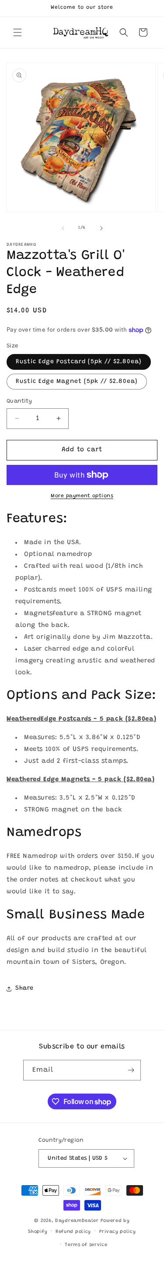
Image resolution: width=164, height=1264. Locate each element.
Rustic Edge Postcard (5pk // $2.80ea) (79, 362)
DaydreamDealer (77, 1220)
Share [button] (24, 988)
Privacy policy (117, 1231)
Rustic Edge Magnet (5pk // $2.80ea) (77, 382)
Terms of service (86, 1245)
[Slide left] (63, 228)
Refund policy (73, 1231)
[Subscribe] (130, 1070)
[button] (17, 32)
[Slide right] (101, 228)
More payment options (82, 496)
